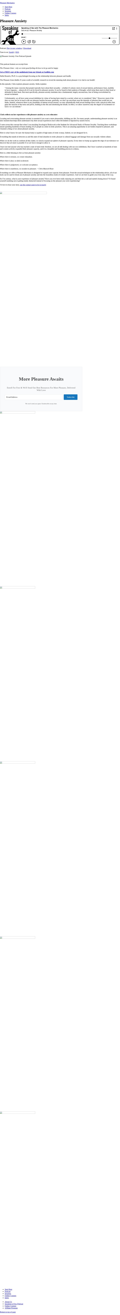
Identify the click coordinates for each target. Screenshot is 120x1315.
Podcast (7, 1291)
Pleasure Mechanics (7, 3)
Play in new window (14, 48)
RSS (17, 52)
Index (7, 1298)
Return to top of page (8, 1312)
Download (27, 48)
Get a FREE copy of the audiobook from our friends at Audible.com (27, 72)
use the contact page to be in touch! (33, 185)
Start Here (8, 1289)
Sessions (8, 1294)
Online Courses (10, 1296)
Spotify (11, 52)
